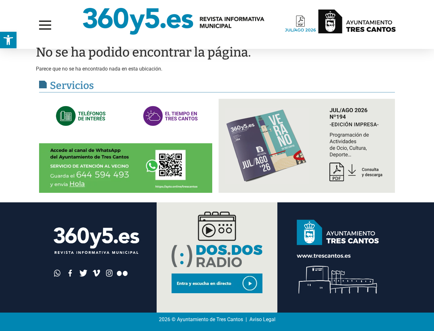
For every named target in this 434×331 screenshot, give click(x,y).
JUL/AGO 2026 (300, 29)
